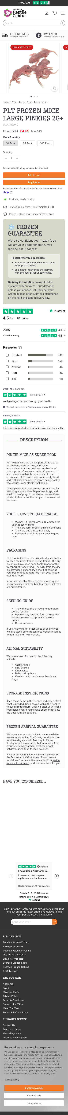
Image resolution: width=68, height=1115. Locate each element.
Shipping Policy (11, 992)
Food (14, 102)
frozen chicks (32, 634)
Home (6, 102)
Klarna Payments (12, 1033)
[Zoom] (54, 88)
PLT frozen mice (15, 462)
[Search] (61, 23)
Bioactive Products (13, 958)
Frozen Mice (40, 102)
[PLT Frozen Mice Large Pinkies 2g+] (25, 819)
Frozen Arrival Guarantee (41, 521)
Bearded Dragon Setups (16, 966)
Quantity (8, 152)
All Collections (10, 971)
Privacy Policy (10, 996)
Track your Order (12, 1029)
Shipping (20, 168)
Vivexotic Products (13, 946)
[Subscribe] (54, 922)
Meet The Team (11, 1008)
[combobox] (34, 23)
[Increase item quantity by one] (17, 158)
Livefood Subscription (15, 1037)
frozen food (36, 631)
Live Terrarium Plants (14, 954)
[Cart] (55, 13)
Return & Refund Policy (15, 1012)
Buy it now (34, 182)
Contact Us (9, 1025)
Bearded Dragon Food (15, 962)
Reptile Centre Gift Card (16, 942)
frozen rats (12, 634)
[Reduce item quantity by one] (6, 158)
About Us (8, 983)
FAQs (6, 987)
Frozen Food (25, 102)
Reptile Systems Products (17, 950)
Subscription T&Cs (13, 1004)
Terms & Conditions (13, 1000)
